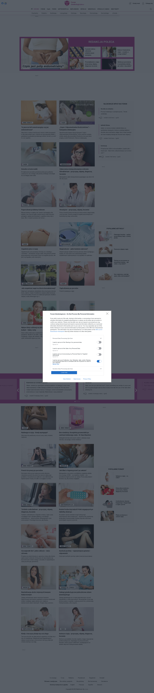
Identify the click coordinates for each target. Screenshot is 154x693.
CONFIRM (64, 372)
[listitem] (77, 338)
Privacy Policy (87, 379)
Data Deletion (67, 379)
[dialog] (77, 346)
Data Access (77, 379)
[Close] (108, 314)
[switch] (99, 342)
